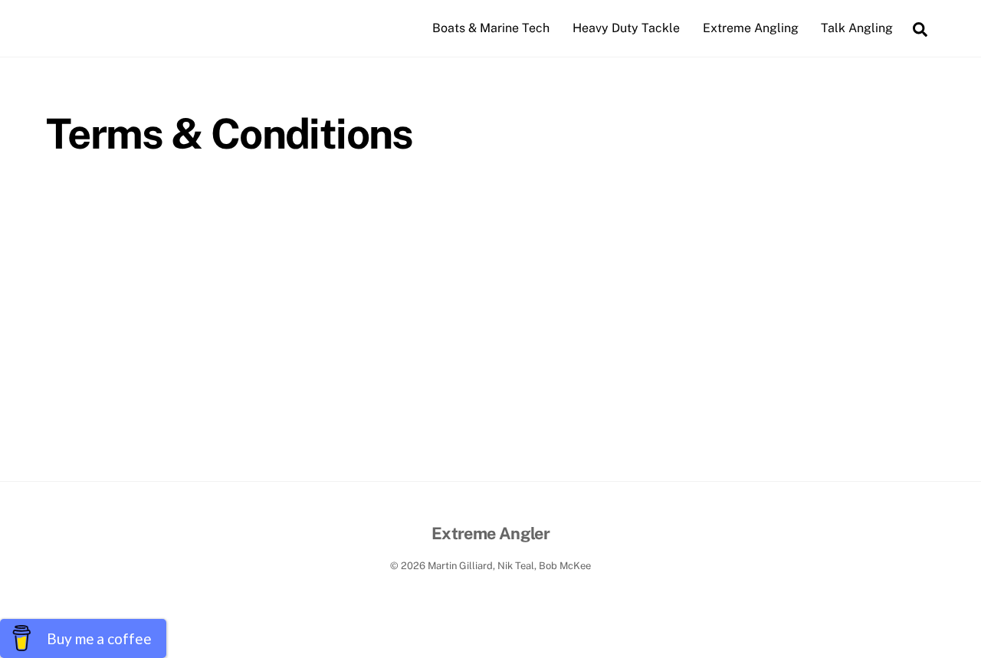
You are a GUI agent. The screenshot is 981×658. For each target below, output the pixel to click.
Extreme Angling (751, 28)
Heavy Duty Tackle (626, 28)
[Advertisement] (490, 366)
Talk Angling (857, 28)
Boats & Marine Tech (491, 28)
